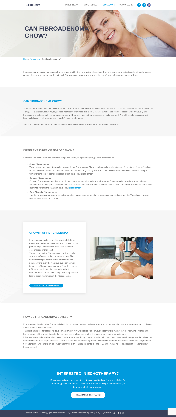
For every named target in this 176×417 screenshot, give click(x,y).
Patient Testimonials (57, 413)
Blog (68, 413)
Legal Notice (106, 413)
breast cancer (74, 188)
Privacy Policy (95, 413)
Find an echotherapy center (88, 395)
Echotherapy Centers (80, 413)
